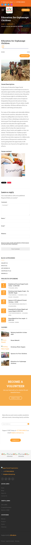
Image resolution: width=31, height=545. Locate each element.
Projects (3, 521)
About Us (3, 493)
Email (3, 226)
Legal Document (10, 541)
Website (3, 233)
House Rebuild (15, 340)
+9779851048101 (21, 430)
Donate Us (26, 10)
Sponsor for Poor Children (19, 353)
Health (3, 265)
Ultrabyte (13, 535)
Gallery (3, 263)
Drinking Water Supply (18, 347)
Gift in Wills (4, 504)
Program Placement (6, 507)
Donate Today (15, 398)
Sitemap (17, 541)
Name (3, 218)
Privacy (3, 541)
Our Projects (5, 270)
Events (3, 524)
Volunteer (4, 527)
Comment (4, 202)
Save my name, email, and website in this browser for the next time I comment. (15, 243)
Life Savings (4, 268)
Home (3, 24)
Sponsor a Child (5, 510)
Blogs (2, 490)
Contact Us (4, 496)
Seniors (3, 273)
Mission (3, 519)
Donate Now (24, 55)
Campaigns (10, 24)
